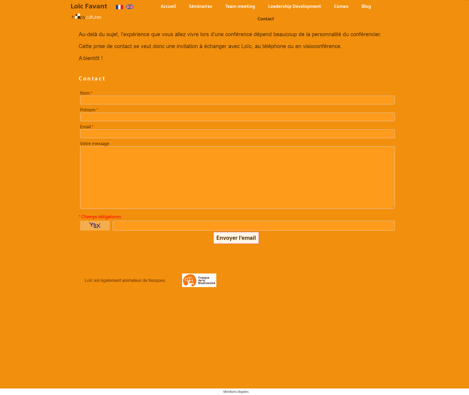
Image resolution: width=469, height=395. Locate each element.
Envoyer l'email (236, 238)
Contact (266, 18)
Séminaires (200, 6)
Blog (366, 6)
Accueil (168, 6)
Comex (341, 6)
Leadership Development (294, 6)
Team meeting (240, 6)
